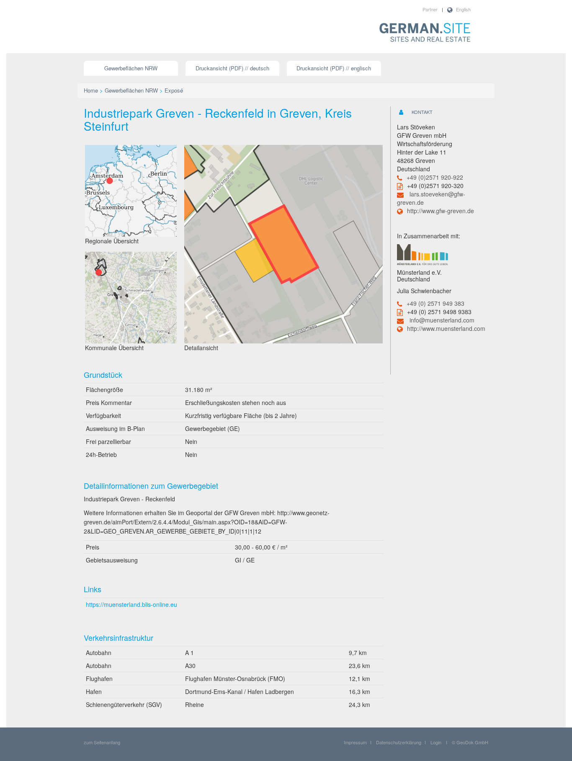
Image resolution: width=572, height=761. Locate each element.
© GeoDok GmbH (470, 742)
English (463, 9)
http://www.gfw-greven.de (440, 210)
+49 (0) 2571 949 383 (435, 303)
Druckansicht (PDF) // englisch (333, 68)
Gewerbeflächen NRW (130, 68)
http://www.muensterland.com (446, 328)
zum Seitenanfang (102, 742)
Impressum (355, 742)
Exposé (174, 90)
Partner (430, 9)
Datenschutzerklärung (398, 742)
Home (91, 90)
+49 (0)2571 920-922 (435, 177)
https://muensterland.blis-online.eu (131, 604)
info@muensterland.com (442, 320)
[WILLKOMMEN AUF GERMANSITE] (425, 33)
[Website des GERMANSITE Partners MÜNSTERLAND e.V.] (422, 254)
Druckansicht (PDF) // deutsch (232, 68)
